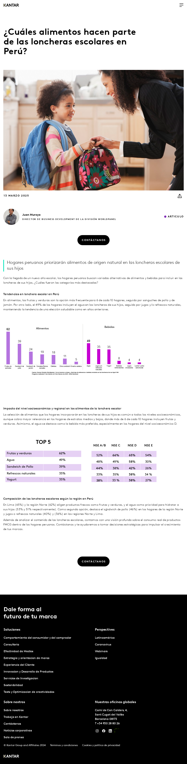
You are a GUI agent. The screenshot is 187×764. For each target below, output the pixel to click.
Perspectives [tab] (105, 630)
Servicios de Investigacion (21, 678)
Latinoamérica (105, 637)
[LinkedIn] (110, 732)
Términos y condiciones (64, 745)
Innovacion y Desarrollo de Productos (28, 671)
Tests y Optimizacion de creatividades (29, 692)
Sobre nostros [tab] (14, 702)
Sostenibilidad (13, 685)
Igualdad (101, 658)
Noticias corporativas (18, 730)
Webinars (101, 651)
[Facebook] (104, 732)
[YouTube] (117, 732)
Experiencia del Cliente (19, 665)
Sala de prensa (14, 737)
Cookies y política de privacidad (101, 745)
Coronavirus (103, 644)
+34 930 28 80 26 (108, 723)
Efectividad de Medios (18, 651)
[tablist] (93, 679)
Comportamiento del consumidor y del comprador (37, 637)
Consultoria (11, 644)
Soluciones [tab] (12, 630)
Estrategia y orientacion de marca (26, 658)
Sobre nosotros (14, 710)
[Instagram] (97, 732)
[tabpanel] (48, 665)
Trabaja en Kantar (16, 717)
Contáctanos (12, 723)
